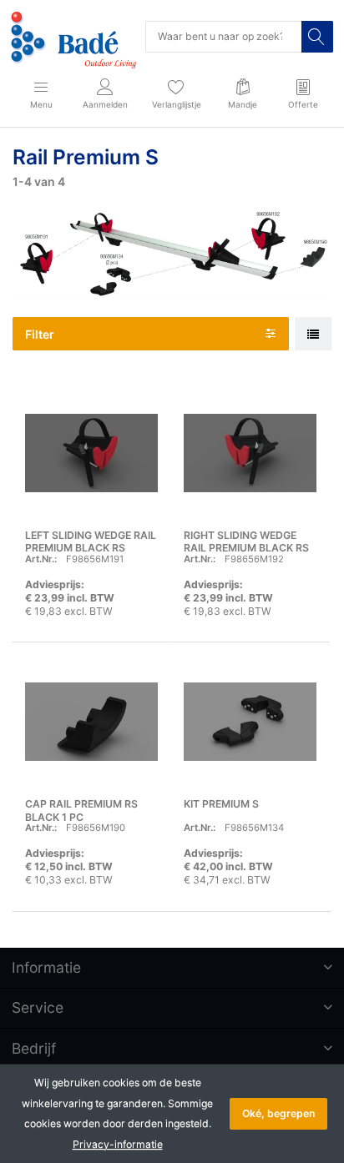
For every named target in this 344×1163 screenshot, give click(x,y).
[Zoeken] (317, 37)
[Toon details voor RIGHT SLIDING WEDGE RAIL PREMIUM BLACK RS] (250, 452)
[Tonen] (313, 334)
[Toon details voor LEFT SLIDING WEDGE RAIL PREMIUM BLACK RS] (91, 452)
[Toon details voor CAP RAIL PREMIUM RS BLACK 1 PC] (91, 721)
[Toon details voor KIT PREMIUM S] (250, 721)
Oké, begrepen (278, 1113)
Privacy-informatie (118, 1144)
